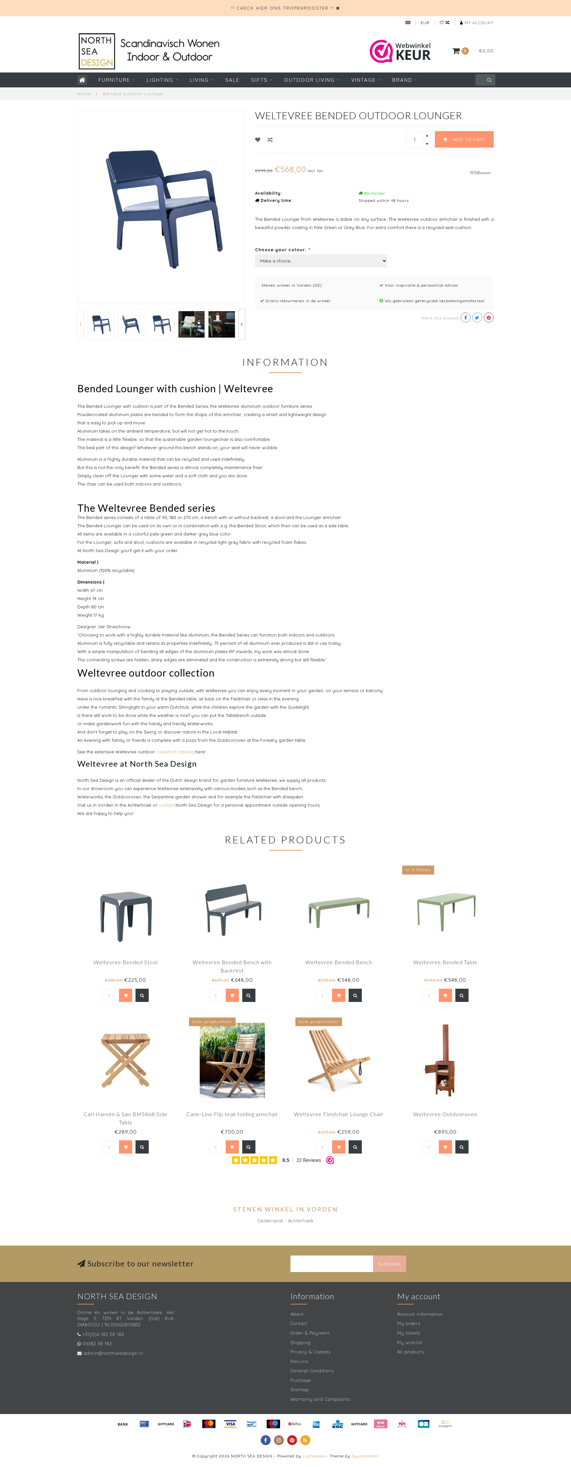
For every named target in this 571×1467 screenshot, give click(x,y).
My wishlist (410, 1342)
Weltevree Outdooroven (445, 1114)
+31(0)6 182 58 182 (103, 1334)
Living (199, 80)
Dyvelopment (365, 1455)
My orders (408, 1323)
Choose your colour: (282, 249)
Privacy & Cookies (310, 1351)
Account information (420, 1314)
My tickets (408, 1333)
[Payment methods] (123, 1424)
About (297, 1314)
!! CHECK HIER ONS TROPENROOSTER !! (282, 8)
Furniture (114, 80)
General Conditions (312, 1370)
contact (166, 805)
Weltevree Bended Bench (338, 962)
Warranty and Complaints (320, 1399)
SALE (232, 80)
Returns (299, 1361)
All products (410, 1351)
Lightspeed (314, 1455)
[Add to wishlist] (258, 139)
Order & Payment (310, 1333)
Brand (402, 80)
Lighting (160, 80)
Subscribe (389, 1263)
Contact (299, 1323)
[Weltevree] (480, 171)
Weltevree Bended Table (445, 962)
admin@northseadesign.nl (113, 1353)
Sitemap (299, 1389)
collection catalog (175, 751)
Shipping (300, 1342)
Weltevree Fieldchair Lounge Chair (338, 1114)
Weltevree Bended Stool (126, 962)
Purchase (300, 1380)
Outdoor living (309, 80)
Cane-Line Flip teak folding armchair (232, 1114)
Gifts (259, 80)
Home (84, 93)
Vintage (363, 80)
